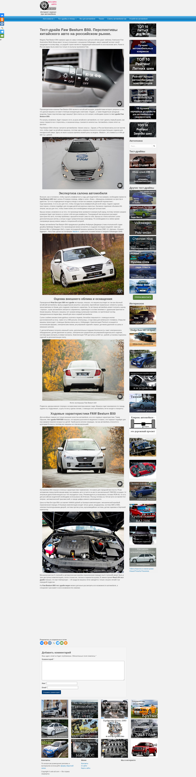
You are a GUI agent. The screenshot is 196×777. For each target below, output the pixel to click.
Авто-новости (48, 19)
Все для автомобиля (87, 19)
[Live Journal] (54, 643)
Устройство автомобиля (138, 19)
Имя (44, 683)
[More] (65, 643)
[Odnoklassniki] (46, 643)
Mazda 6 (76, 231)
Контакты (84, 763)
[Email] (61, 643)
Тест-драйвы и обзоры (67, 19)
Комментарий (48, 659)
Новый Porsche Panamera (139, 571)
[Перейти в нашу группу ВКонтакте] (143, 297)
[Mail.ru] (50, 643)
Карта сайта (85, 768)
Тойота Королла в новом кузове (141, 568)
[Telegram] (58, 643)
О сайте (84, 766)
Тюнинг (101, 19)
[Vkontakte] (42, 643)
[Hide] (1, 40)
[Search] (154, 146)
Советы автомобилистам (116, 19)
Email (44, 687)
